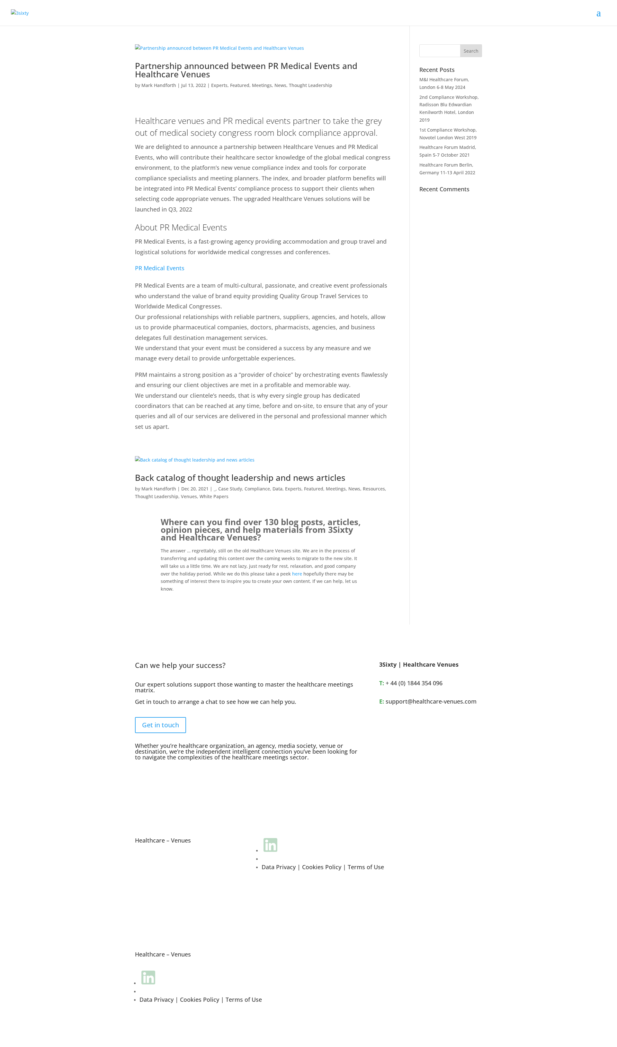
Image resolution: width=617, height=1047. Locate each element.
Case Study (230, 489)
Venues (189, 496)
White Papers (214, 496)
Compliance (257, 489)
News (280, 85)
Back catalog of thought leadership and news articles (240, 477)
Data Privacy (279, 867)
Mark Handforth (158, 85)
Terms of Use (366, 867)
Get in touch (160, 725)
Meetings (262, 85)
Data (277, 489)
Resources (374, 489)
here (297, 574)
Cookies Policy (321, 867)
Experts (219, 85)
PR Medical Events (159, 268)
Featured (239, 85)
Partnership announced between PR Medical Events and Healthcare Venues (246, 70)
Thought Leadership (310, 85)
